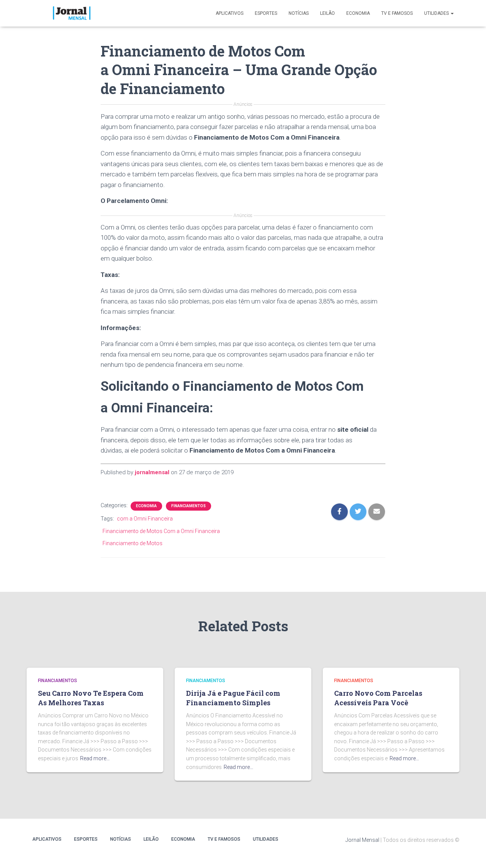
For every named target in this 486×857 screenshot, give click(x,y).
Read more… (95, 758)
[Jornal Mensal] (71, 13)
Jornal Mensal (362, 840)
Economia (358, 13)
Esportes (266, 13)
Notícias (299, 13)
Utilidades (437, 13)
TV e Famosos (397, 13)
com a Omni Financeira (145, 519)
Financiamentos (188, 506)
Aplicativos (229, 13)
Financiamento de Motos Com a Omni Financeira (161, 531)
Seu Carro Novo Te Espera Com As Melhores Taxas (91, 698)
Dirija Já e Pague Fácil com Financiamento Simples (233, 698)
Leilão (327, 13)
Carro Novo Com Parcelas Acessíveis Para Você (378, 698)
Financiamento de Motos (133, 543)
